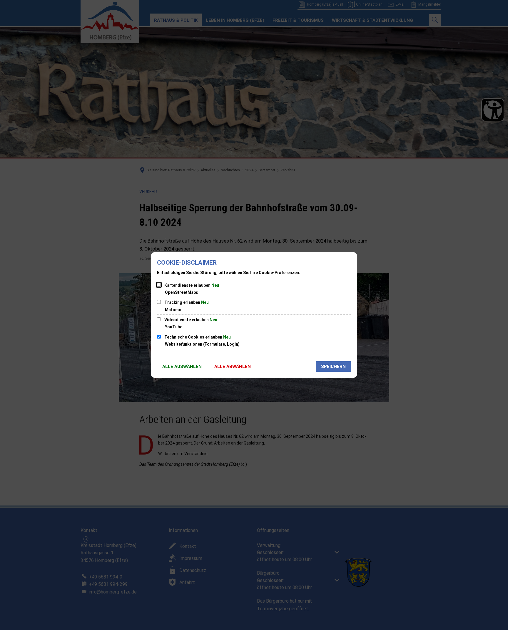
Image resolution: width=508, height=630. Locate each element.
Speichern (333, 366)
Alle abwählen (232, 366)
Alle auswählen (182, 366)
